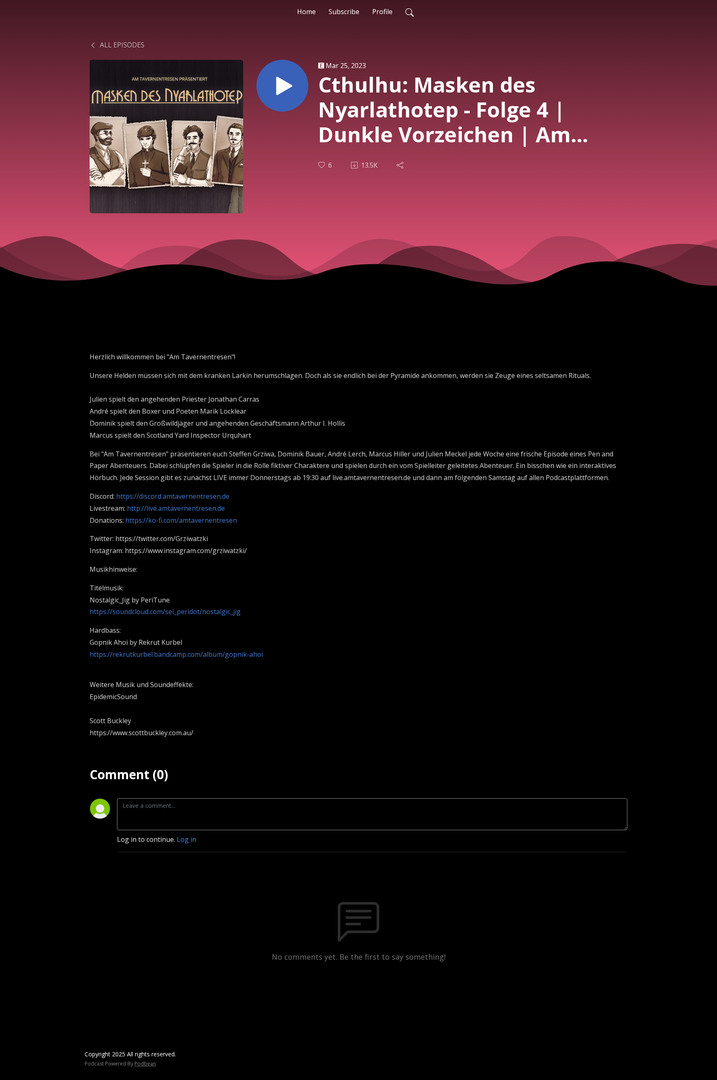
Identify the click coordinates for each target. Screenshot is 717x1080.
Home (306, 11)
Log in (186, 839)
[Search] (409, 11)
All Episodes (121, 44)
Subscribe (344, 11)
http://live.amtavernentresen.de (176, 508)
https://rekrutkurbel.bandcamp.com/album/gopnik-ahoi (176, 654)
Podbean (145, 1063)
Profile (382, 11)
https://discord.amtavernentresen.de (172, 496)
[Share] (401, 165)
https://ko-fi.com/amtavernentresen (181, 520)
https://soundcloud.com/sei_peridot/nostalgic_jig (165, 611)
